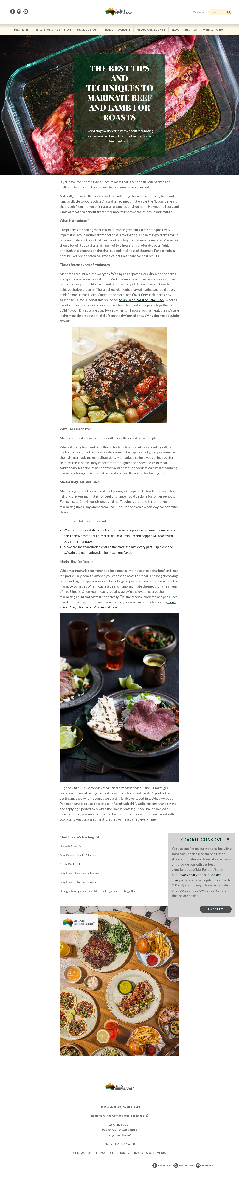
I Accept (215, 909)
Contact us (198, 12)
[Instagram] (19, 11)
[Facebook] (12, 11)
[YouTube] (26, 11)
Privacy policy (187, 875)
